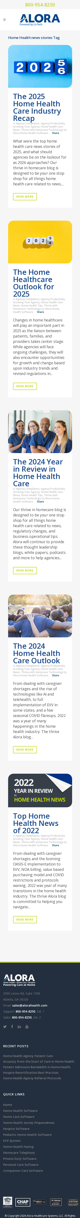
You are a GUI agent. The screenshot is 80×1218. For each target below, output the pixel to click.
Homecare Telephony (19, 1153)
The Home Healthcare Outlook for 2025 (33, 283)
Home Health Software (20, 1111)
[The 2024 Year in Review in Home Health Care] (40, 431)
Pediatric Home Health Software (27, 1135)
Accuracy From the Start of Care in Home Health (38, 1061)
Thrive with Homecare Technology (42, 130)
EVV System (12, 1141)
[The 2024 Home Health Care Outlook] (40, 616)
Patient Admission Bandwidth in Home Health (36, 1067)
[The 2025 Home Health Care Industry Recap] (40, 66)
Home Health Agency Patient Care (28, 1056)
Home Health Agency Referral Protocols (32, 1078)
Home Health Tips (32, 305)
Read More (24, 196)
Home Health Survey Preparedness (28, 1123)
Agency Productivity (53, 123)
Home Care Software (18, 1117)
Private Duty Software (19, 1159)
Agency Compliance (27, 123)
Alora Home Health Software (30, 133)
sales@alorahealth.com (29, 1005)
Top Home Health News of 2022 (35, 823)
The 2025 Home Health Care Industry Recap (37, 107)
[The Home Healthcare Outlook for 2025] (40, 242)
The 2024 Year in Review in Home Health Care (38, 472)
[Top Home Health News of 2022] (40, 790)
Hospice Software (16, 1129)
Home (7, 1105)
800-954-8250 (40, 4)
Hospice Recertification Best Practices (30, 1073)
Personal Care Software (20, 1165)
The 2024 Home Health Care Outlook (36, 653)
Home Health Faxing (18, 1147)
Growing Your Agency (26, 126)
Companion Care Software (23, 1171)
